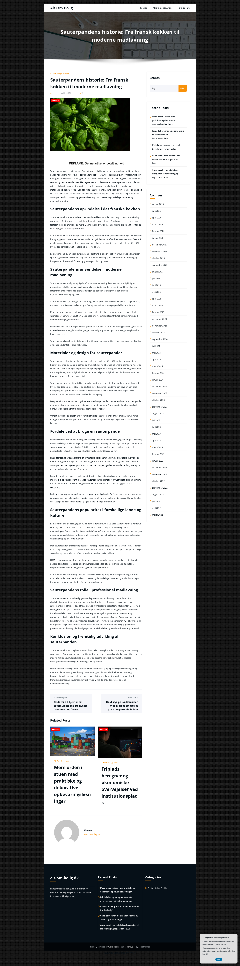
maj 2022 (156, 508)
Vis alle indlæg (91, 834)
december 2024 (159, 319)
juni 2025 (156, 285)
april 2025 (156, 298)
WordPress (113, 946)
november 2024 (159, 325)
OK (218, 959)
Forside (143, 8)
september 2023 (160, 406)
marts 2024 (157, 366)
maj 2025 (156, 292)
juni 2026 (156, 211)
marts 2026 (157, 224)
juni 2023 (156, 427)
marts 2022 (157, 514)
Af (51, 93)
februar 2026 (158, 231)
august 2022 (158, 494)
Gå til (182, 88)
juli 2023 (156, 420)
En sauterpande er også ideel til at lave (69, 457)
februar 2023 (158, 454)
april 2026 (156, 217)
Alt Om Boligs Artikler (163, 8)
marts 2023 (157, 447)
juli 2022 (156, 501)
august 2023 (158, 413)
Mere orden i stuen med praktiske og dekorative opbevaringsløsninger (163, 120)
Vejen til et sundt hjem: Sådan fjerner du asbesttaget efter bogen (166, 159)
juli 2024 (156, 346)
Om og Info (184, 8)
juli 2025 (156, 278)
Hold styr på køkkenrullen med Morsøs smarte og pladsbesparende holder (122, 705)
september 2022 (160, 487)
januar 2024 (157, 379)
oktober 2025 (158, 258)
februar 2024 (158, 373)
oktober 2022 (158, 481)
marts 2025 (157, 305)
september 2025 (160, 265)
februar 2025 (158, 312)
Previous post (61, 698)
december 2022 (159, 467)
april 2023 (156, 440)
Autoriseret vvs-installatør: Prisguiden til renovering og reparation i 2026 (165, 174)
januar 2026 (157, 238)
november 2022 (159, 474)
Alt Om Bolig (61, 8)
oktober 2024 (158, 332)
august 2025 (158, 271)
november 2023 (159, 393)
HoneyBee (130, 946)
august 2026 (158, 204)
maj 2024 (156, 352)
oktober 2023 (158, 400)
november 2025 (159, 251)
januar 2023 (157, 460)
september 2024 (160, 339)
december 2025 (159, 244)
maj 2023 (156, 433)
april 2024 (156, 359)
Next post (132, 698)
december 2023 (159, 386)
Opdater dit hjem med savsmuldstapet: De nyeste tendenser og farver (71, 705)
